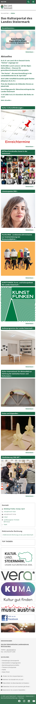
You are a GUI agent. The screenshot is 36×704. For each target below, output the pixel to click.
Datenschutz (30, 696)
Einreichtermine (8, 28)
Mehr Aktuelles (6, 100)
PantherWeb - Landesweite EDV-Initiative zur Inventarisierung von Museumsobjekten (17, 237)
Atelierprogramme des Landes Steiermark (17, 328)
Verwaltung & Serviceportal (10, 660)
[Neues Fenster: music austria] (18, 608)
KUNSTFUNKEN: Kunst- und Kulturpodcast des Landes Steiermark (17, 284)
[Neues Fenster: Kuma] (18, 592)
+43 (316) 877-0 (11, 650)
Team (5, 524)
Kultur (13, 13)
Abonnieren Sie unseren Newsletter (14, 690)
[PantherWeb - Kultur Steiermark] (18, 258)
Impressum (20, 696)
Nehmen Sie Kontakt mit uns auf (13, 679)
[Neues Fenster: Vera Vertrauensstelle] (18, 576)
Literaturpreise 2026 (9, 191)
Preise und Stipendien (10, 413)
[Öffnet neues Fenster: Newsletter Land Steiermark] (18, 627)
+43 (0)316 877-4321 (10, 511)
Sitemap (21, 698)
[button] (28, 2)
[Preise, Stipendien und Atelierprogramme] (18, 433)
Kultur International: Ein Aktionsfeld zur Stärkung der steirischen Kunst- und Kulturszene (17, 373)
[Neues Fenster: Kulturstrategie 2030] (18, 558)
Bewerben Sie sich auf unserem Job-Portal (16, 686)
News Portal (6, 672)
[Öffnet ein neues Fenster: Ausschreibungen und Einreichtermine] (18, 127)
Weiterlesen (30, 52)
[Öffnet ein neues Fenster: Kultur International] (18, 392)
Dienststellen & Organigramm (11, 663)
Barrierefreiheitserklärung (9, 698)
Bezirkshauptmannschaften (10, 665)
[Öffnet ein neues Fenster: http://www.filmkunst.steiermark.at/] (18, 477)
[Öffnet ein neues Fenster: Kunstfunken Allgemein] (18, 304)
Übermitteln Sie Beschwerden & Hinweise (16, 683)
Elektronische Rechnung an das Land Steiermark (18, 535)
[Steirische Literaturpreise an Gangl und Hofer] (18, 211)
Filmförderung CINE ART (10, 457)
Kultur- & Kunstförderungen (12, 108)
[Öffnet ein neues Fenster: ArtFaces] (18, 170)
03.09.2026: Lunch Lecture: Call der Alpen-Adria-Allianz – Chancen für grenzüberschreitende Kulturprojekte (16, 68)
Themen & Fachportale (9, 667)
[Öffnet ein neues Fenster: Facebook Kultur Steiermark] (10, 618)
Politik (4, 670)
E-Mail (6, 517)
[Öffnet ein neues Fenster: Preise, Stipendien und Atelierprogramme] (18, 348)
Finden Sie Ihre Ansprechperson (13, 676)
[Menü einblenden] (33, 2)
